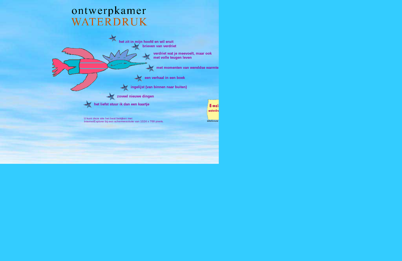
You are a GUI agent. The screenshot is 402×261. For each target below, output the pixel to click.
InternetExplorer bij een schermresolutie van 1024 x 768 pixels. (124, 121)
